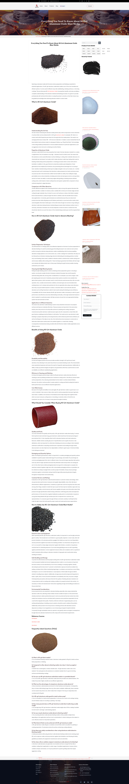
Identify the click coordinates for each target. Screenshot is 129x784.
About (46, 6)
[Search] (99, 43)
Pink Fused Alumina (98, 51)
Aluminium (34, 625)
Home (41, 6)
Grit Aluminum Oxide (52, 91)
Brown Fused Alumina (89, 51)
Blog (57, 6)
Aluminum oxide (96, 284)
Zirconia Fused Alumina (103, 51)
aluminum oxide (60, 135)
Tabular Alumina (108, 50)
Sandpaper (34, 618)
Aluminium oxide (36, 622)
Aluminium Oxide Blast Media (89, 288)
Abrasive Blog (87, 284)
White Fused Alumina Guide (90, 292)
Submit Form (87, 315)
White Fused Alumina (84, 51)
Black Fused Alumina (93, 51)
